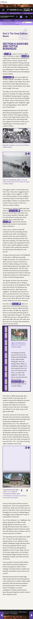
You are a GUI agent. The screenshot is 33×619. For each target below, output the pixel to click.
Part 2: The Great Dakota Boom (9, 23)
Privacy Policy (23, 612)
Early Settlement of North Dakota (8, 22)
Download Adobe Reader (10, 612)
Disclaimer (6, 613)
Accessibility (14, 613)
